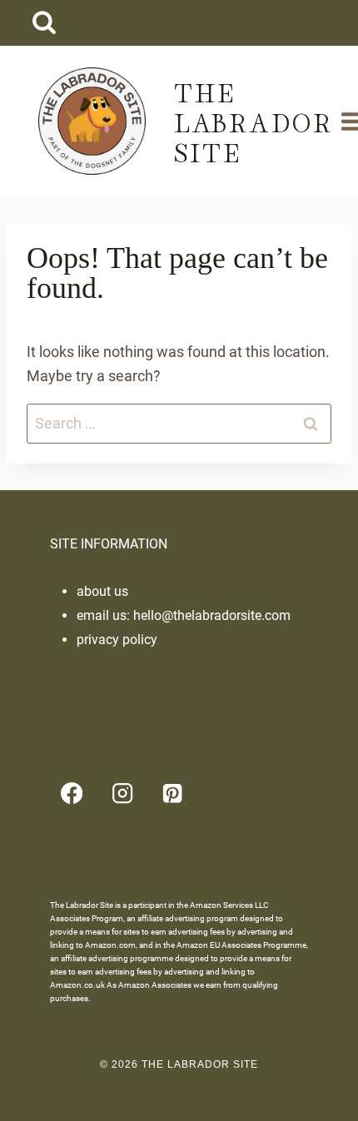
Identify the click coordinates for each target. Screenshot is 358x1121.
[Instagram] (122, 793)
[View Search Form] (43, 23)
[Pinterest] (173, 793)
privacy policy (117, 639)
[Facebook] (72, 793)
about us (102, 591)
